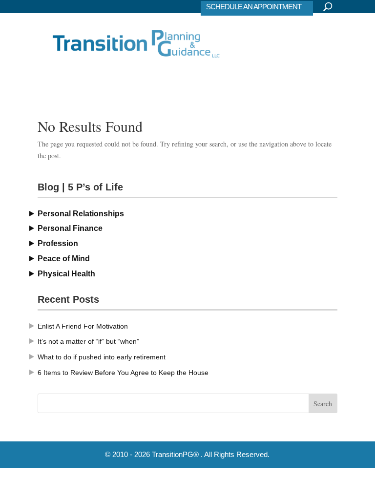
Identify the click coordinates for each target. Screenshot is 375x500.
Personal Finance (70, 228)
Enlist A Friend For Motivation (83, 326)
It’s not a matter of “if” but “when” (88, 341)
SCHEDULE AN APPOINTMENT (253, 6)
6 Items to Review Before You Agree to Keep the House (123, 372)
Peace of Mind (64, 258)
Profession (58, 243)
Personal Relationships (81, 213)
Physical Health (66, 274)
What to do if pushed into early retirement (102, 357)
